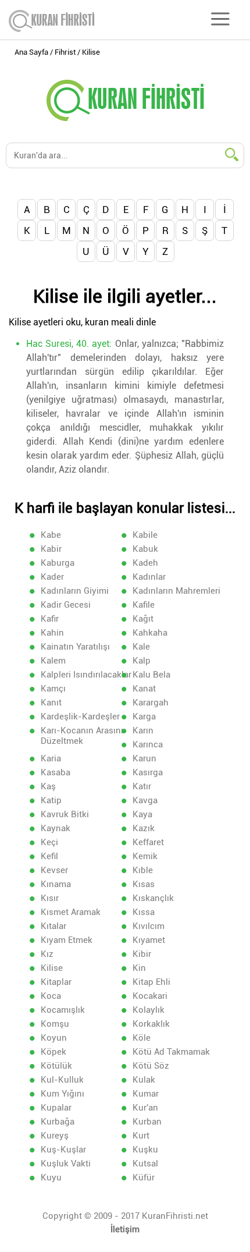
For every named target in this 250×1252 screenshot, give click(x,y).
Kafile (144, 605)
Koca (51, 996)
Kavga (145, 800)
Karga (144, 716)
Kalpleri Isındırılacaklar (86, 674)
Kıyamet (149, 940)
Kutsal (145, 1163)
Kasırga (148, 772)
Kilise (52, 968)
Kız (47, 954)
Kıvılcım (149, 926)
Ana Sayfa (31, 52)
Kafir (50, 618)
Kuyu (51, 1177)
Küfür (144, 1177)
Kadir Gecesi (66, 605)
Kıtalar (53, 926)
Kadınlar (149, 577)
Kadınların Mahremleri (176, 591)
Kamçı (53, 688)
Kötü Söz (151, 1066)
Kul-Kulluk (62, 1079)
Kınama (56, 884)
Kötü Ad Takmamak (171, 1052)
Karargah (151, 702)
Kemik (145, 856)
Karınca (148, 744)
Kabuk (145, 549)
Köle (142, 1038)
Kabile (145, 535)
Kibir (142, 954)
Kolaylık (149, 1010)
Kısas (144, 884)
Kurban (147, 1121)
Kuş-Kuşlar (63, 1149)
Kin (139, 968)
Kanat (144, 688)
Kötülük (56, 1066)
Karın (143, 730)
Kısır (50, 898)
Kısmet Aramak (71, 912)
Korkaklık (151, 1024)
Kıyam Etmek (66, 940)
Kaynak (55, 828)
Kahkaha (150, 632)
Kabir (51, 549)
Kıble (143, 870)
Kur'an (145, 1107)
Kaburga (57, 563)
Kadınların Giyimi (75, 591)
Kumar (146, 1093)
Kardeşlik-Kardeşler (80, 716)
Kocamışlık (63, 1010)
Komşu (55, 1024)
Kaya (142, 814)
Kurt (141, 1135)
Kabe (51, 535)
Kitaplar (56, 982)
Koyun (54, 1038)
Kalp (142, 660)
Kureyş (55, 1135)
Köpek (53, 1052)
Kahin (52, 632)
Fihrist (65, 52)
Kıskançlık (153, 898)
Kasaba (55, 772)
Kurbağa (57, 1121)
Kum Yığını (62, 1093)
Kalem (53, 660)
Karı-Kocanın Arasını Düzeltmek (82, 735)
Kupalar (56, 1107)
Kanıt (51, 702)
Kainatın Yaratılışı (75, 646)
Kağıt (143, 618)
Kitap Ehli (151, 982)
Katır (142, 786)
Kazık (144, 828)
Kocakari (150, 996)
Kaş (48, 786)
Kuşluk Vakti (66, 1163)
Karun (144, 758)
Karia (51, 758)
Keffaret (148, 842)
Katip (51, 800)
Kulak (144, 1079)
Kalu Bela (151, 674)
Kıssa (144, 912)
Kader (52, 577)
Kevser (54, 870)
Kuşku (145, 1149)
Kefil (49, 856)
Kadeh (145, 563)
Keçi (49, 842)
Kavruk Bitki (65, 814)
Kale (141, 646)
